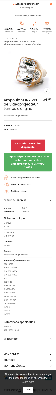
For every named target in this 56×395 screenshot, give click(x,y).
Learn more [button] (28, 382)
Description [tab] (11, 339)
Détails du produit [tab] (15, 200)
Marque (7, 208)
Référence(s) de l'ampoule (17, 260)
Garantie (8, 241)
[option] (28, 71)
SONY (17, 125)
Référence (9, 211)
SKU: (6, 129)
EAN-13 (7, 326)
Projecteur (9, 232)
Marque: (8, 125)
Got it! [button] (28, 389)
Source (7, 251)
